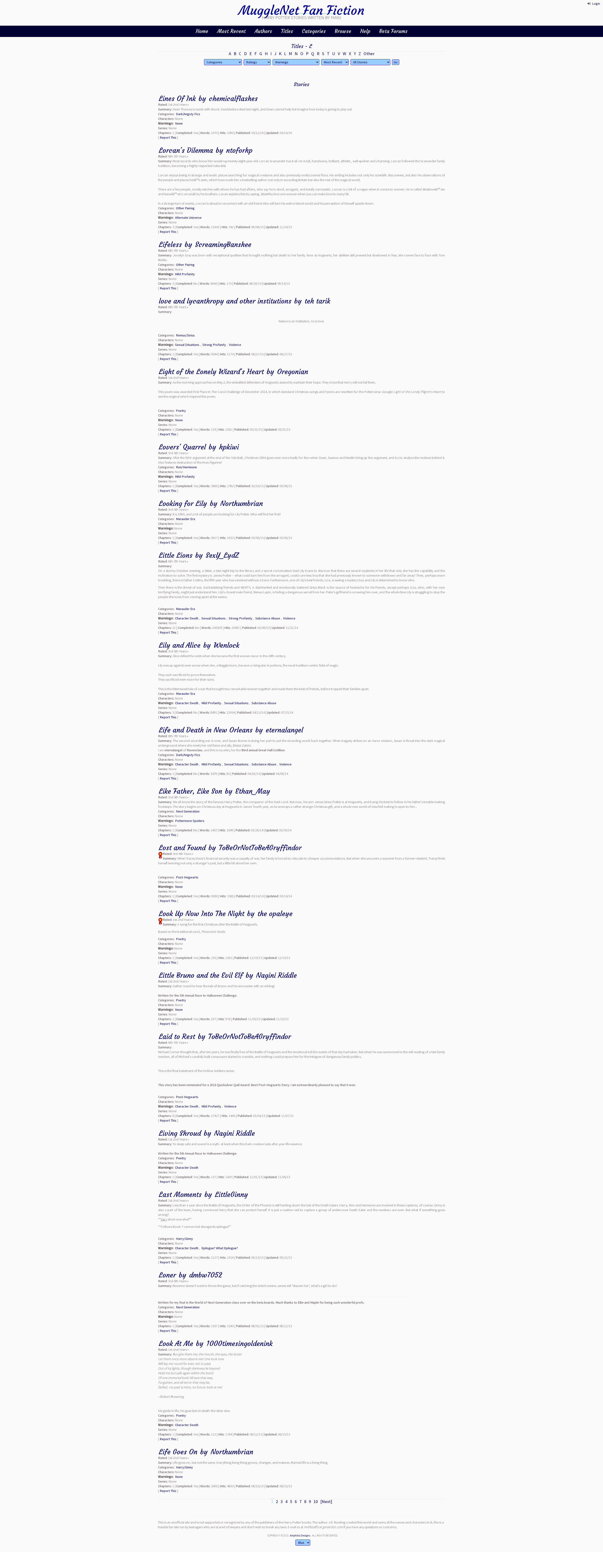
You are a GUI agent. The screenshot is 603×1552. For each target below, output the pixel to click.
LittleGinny (231, 1194)
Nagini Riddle (276, 975)
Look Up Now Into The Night (201, 913)
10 (316, 1501)
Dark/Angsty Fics (188, 114)
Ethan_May (252, 791)
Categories (314, 31)
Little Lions (175, 555)
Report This (168, 137)
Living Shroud (180, 1133)
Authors (263, 31)
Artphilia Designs (300, 1535)
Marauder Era (185, 519)
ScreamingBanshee (223, 244)
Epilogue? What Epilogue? (219, 1248)
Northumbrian (241, 503)
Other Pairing (185, 208)
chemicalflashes (233, 98)
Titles (287, 31)
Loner (167, 1275)
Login (596, 3)
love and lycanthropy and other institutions (225, 301)
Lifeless (170, 244)
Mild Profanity (185, 274)
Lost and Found (182, 847)
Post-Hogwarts (187, 877)
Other (369, 53)
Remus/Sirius (185, 335)
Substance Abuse (267, 618)
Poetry (181, 410)
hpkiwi (229, 447)
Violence (235, 345)
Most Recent (231, 31)
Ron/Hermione (186, 467)
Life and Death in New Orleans (206, 730)
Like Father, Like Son (190, 791)
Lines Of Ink (177, 98)
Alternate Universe (188, 217)
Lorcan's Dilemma (186, 150)
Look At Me (176, 1343)
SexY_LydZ (222, 555)
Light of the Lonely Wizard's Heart (211, 371)
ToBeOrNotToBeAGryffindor (260, 847)
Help (365, 31)
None (179, 123)
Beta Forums (393, 31)
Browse (343, 31)
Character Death (186, 618)
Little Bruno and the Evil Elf (201, 975)
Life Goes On (178, 1451)
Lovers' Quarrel (182, 447)
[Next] (326, 1501)
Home (202, 31)
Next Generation (188, 811)
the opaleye (275, 913)
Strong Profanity (214, 345)
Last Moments (180, 1194)
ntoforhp (239, 150)
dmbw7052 (205, 1275)
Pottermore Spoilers (189, 821)
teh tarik (317, 301)
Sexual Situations (187, 345)
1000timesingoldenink (239, 1343)
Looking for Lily (183, 503)
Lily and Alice (179, 645)
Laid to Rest (177, 1036)
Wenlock (226, 645)
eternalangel (284, 730)
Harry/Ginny (184, 1239)
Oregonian (292, 371)
